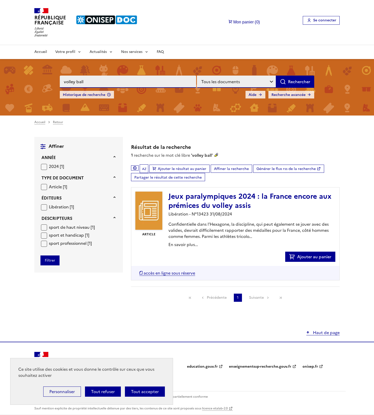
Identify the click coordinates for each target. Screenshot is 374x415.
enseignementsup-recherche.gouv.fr (260, 366)
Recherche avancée (288, 94)
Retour (58, 122)
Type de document (62, 178)
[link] (190, 298)
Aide (252, 94)
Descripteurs (56, 218)
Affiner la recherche (231, 168)
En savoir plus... (183, 244)
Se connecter (324, 20)
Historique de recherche (84, 94)
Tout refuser (103, 392)
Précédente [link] (217, 297)
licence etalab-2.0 (215, 408)
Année (48, 157)
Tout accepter (145, 392)
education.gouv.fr (202, 366)
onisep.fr (310, 366)
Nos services (131, 51)
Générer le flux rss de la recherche (286, 168)
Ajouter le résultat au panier (182, 168)
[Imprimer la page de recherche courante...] (134, 168)
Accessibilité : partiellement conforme (180, 396)
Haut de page (326, 333)
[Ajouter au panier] (293, 257)
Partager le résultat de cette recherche (168, 177)
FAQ (160, 51)
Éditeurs (51, 198)
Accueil (40, 51)
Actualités (98, 51)
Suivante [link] (256, 297)
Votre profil (65, 51)
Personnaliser (62, 392)
